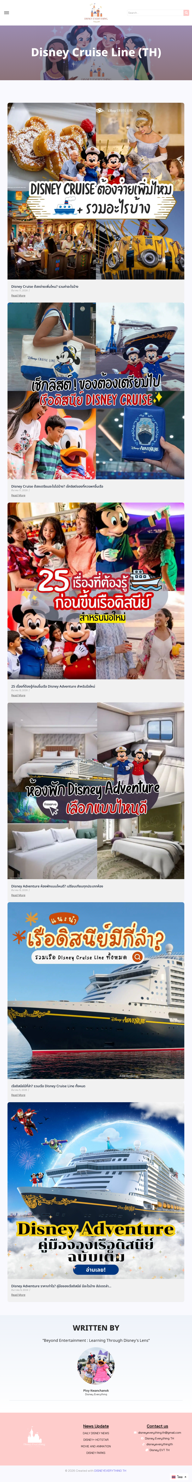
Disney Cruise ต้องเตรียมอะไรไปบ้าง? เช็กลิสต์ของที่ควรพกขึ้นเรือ (57, 486)
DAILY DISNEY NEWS (96, 1433)
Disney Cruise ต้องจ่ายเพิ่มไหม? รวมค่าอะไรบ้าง (44, 287)
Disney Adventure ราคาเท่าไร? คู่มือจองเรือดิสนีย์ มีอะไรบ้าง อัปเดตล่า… (61, 1286)
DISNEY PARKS (95, 1453)
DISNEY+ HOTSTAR (96, 1440)
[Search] (186, 13)
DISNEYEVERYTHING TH (110, 1470)
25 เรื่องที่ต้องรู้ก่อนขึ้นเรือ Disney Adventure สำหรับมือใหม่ (53, 686)
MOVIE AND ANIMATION (96, 1446)
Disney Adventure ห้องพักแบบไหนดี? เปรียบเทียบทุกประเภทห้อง (57, 886)
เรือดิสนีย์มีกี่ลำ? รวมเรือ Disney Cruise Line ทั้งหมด (48, 1086)
